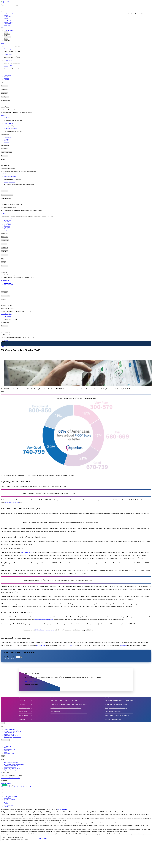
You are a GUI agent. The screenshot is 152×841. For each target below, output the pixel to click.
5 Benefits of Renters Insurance (113, 719)
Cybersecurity (4, 155)
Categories (3, 341)
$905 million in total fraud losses (44, 630)
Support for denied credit (10, 767)
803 (19, 658)
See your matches (5, 280)
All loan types (7, 283)
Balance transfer (8, 220)
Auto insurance (7, 316)
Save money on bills (6, 198)
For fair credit (7, 224)
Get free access (4, 340)
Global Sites (7, 25)
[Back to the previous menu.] (1, 11)
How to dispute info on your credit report (14, 764)
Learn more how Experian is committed (10, 778)
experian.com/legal (62, 809)
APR (2, 258)
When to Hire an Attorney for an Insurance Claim (117, 715)
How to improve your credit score (12, 737)
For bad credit (7, 223)
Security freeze (7, 75)
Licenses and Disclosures (87, 835)
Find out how (4, 115)
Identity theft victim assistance (11, 765)
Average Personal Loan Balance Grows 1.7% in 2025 (64, 700)
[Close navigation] (1, 4)
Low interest (7, 227)
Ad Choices (7, 802)
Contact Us (6, 806)
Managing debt (7, 746)
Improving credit (5, 96)
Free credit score (8, 54)
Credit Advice (7, 23)
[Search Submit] (19, 46)
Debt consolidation (8, 284)
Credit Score (22, 700)
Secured (6, 230)
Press (5, 800)
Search (16, 5)
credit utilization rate (26, 552)
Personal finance (5, 739)
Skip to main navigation (10, 13)
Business (6, 18)
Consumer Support (8, 22)
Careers (6, 803)
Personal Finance (23, 715)
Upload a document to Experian (12, 768)
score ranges (123, 645)
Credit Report (22, 704)
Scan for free (4, 173)
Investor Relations (8, 805)
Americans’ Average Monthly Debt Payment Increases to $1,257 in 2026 (69, 704)
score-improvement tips (12, 502)
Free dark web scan (9, 123)
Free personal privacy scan (10, 128)
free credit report (41, 645)
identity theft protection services (43, 619)
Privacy (3, 159)
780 (16, 658)
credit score (69, 645)
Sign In (2, 43)
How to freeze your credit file (11, 762)
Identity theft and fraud (9, 118)
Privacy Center (7, 798)
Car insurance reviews (9, 749)
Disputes (6, 76)
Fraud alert (6, 78)
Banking (6, 747)
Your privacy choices (6, 783)
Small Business (7, 16)
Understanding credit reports (11, 735)
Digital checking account (10, 176)
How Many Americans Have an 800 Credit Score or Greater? (66, 708)
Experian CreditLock (9, 734)
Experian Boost (8, 60)
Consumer (6, 15)
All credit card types (9, 218)
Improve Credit (23, 711)
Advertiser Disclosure (6, 346)
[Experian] (5, 1)
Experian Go (8, 66)
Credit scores (4, 93)
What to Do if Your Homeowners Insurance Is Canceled (119, 700)
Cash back (6, 221)
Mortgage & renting (9, 753)
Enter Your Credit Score (10, 657)
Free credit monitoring (9, 729)
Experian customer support (10, 770)
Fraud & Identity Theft (24, 708)
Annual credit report (9, 732)
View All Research (55, 711)
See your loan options (6, 314)
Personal (6, 285)
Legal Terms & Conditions (10, 796)
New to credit (4, 266)
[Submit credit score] (21, 657)
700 (13, 658)
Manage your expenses (9, 182)
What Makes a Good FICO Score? (33, 673)
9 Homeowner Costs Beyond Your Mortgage (116, 704)
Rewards (6, 228)
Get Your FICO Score (31, 681)
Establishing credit (5, 100)
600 (11, 658)
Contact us (6, 79)
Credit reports (4, 89)
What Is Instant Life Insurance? (113, 711)
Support (3, 756)
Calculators (22, 719)
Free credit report (8, 48)
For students (7, 226)
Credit (2, 723)
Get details (3, 213)
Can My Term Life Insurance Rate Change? (116, 708)
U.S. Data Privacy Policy (10, 799)
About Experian (8, 20)
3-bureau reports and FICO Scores (13, 731)
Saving (5, 752)
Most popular (4, 86)
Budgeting (6, 750)
